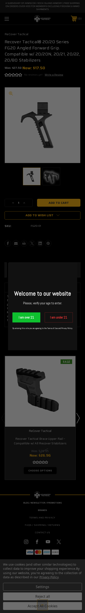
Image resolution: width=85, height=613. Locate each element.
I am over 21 (26, 317)
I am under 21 (58, 317)
